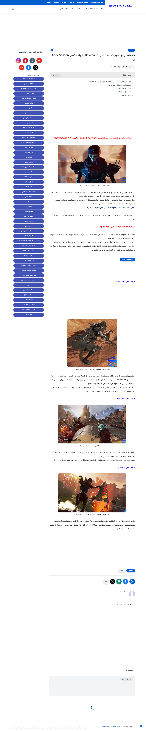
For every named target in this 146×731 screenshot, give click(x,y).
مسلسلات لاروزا (29, 290)
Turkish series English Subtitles (28, 241)
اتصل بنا (56, 2)
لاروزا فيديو (29, 182)
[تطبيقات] (29, 726)
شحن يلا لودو (29, 256)
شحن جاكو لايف (28, 260)
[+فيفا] (51, 726)
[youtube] (39, 60)
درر (29, 285)
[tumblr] (32, 60)
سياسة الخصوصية (97, 2)
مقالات (77, 9)
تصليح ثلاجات (29, 236)
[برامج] (34, 726)
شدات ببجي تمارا (29, 79)
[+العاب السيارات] (72, 726)
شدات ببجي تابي (28, 118)
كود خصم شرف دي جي (29, 275)
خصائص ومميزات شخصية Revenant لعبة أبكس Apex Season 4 (109, 82)
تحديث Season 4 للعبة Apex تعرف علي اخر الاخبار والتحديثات (110, 208)
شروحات (85, 9)
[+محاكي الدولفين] (59, 726)
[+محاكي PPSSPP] (55, 726)
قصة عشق (29, 113)
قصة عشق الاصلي (28, 192)
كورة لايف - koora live (28, 138)
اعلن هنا (29, 314)
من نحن (72, 2)
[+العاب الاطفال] (81, 726)
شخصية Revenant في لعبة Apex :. (119, 85)
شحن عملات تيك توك (29, 310)
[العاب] (85, 726)
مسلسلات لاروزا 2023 (29, 167)
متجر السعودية (28, 128)
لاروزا (28, 201)
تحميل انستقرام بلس (28, 98)
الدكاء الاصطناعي (66, 9)
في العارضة (29, 152)
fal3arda (29, 157)
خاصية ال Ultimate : (124, 95)
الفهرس (64, 2)
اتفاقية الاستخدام (82, 2)
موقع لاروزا (29, 147)
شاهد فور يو (28, 295)
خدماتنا (49, 2)
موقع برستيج (29, 84)
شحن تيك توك (28, 251)
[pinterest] (25, 60)
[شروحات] (25, 726)
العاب (100, 9)
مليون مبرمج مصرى (29, 270)
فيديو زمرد (28, 206)
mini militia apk (28, 93)
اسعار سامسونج (28, 305)
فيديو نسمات (29, 177)
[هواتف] (12, 726)
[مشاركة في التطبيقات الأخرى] (106, 581)
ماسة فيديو (28, 172)
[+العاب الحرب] (76, 726)
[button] (125, 581)
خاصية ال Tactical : (124, 92)
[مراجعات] (21, 726)
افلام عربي (28, 197)
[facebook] (28, 67)
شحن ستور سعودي (28, 280)
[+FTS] (46, 726)
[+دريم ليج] (64, 726)
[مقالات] (16, 726)
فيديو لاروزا (29, 226)
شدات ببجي (28, 123)
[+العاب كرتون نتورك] (68, 726)
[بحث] (12, 8)
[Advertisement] (73, 32)
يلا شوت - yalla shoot (29, 142)
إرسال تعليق (126, 679)
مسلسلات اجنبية (28, 246)
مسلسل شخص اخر (28, 231)
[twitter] (35, 67)
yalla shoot (29, 300)
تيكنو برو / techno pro (120, 6)
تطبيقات (93, 9)
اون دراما (29, 108)
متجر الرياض (28, 133)
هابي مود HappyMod (28, 88)
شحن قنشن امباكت (28, 265)
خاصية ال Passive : (124, 89)
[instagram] (18, 60)
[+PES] (38, 726)
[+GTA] (42, 726)
